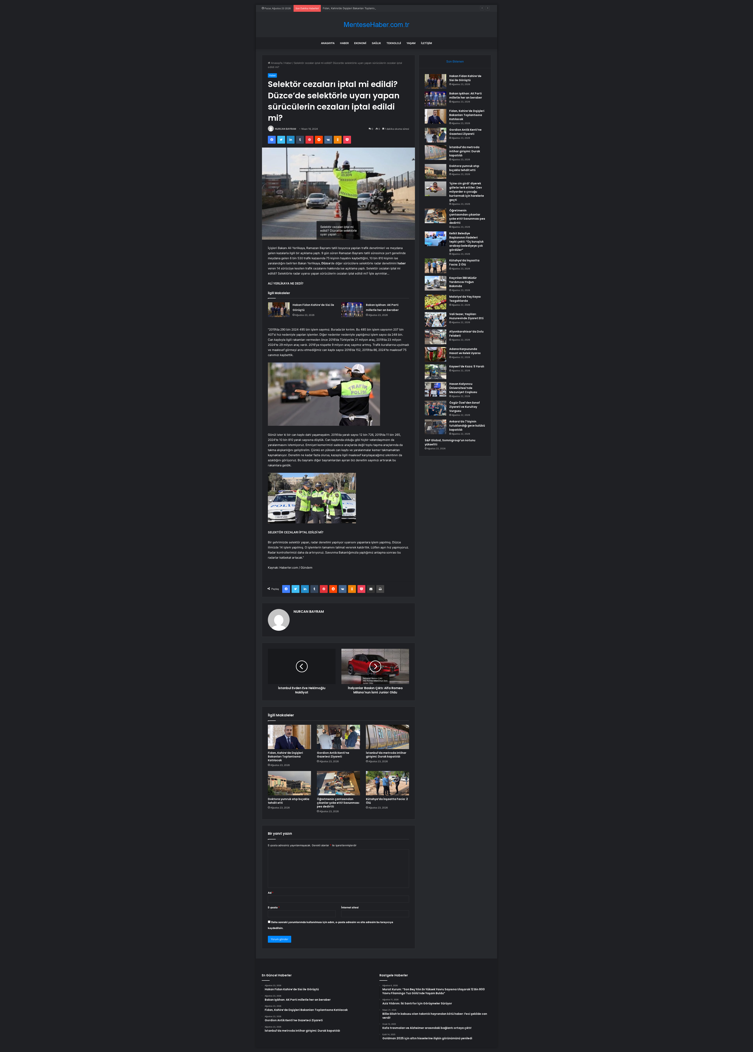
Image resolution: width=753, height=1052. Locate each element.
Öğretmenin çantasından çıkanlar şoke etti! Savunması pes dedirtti (338, 802)
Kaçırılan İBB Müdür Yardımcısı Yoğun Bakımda (463, 282)
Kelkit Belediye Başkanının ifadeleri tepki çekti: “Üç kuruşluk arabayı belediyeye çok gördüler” (466, 241)
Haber (344, 43)
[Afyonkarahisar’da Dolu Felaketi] (435, 337)
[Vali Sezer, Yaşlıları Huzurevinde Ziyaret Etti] (435, 319)
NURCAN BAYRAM (285, 128)
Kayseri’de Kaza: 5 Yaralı (466, 366)
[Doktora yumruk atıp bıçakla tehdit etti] (289, 783)
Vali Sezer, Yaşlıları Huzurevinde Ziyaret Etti (466, 316)
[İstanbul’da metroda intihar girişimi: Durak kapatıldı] (387, 737)
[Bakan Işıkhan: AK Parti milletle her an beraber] (352, 309)
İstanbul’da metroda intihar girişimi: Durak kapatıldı (386, 754)
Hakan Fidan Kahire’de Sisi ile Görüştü (465, 78)
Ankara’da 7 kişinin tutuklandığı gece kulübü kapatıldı (467, 426)
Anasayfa (328, 43)
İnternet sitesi (350, 907)
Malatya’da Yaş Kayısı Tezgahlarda (465, 299)
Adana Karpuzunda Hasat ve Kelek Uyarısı (465, 351)
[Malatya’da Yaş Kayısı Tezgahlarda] (435, 302)
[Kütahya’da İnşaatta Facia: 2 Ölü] (387, 783)
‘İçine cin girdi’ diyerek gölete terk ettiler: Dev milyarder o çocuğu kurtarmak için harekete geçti (466, 191)
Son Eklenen (455, 61)
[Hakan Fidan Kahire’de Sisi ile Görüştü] (279, 309)
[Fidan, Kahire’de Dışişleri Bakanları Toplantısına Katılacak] (289, 737)
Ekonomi (360, 43)
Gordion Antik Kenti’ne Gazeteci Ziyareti (333, 754)
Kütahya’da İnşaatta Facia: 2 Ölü (387, 801)
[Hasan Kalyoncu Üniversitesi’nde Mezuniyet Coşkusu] (435, 389)
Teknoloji (394, 43)
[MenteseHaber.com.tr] (376, 24)
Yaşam (411, 43)
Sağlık (376, 43)
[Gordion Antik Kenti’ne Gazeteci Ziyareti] (338, 737)
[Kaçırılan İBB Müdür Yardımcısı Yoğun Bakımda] (435, 283)
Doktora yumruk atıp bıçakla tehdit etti (288, 801)
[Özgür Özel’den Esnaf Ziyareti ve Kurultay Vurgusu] (435, 408)
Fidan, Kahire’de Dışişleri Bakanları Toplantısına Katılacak (356, 8)
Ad (270, 892)
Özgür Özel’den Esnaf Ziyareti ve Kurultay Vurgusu (464, 407)
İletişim (426, 43)
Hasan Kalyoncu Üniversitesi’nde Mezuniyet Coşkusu (463, 388)
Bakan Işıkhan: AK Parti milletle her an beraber (465, 96)
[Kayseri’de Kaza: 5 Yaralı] (435, 371)
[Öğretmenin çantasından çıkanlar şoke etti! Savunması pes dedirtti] (338, 783)
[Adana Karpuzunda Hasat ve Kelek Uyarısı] (435, 354)
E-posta (274, 907)
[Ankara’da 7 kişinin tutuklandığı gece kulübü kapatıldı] (435, 427)
